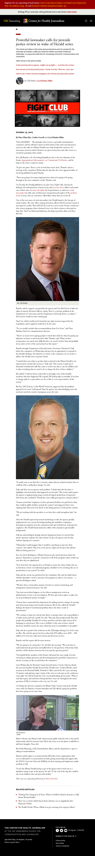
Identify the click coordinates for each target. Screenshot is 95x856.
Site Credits (60, 843)
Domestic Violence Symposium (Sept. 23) (49, 6)
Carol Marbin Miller (44, 81)
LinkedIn (80, 830)
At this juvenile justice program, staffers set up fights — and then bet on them (45, 65)
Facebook (57, 830)
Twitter (61, 830)
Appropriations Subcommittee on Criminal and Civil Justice (44, 160)
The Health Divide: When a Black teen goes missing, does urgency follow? (46, 807)
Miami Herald (51, 779)
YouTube (65, 830)
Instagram (72, 830)
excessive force (58, 188)
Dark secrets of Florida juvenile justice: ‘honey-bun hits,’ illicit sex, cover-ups (44, 69)
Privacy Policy (60, 841)
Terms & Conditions (62, 846)
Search (86, 21)
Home (16, 29)
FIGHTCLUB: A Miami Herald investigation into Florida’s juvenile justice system (45, 74)
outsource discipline (37, 190)
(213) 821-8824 (14, 842)
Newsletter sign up (65, 836)
